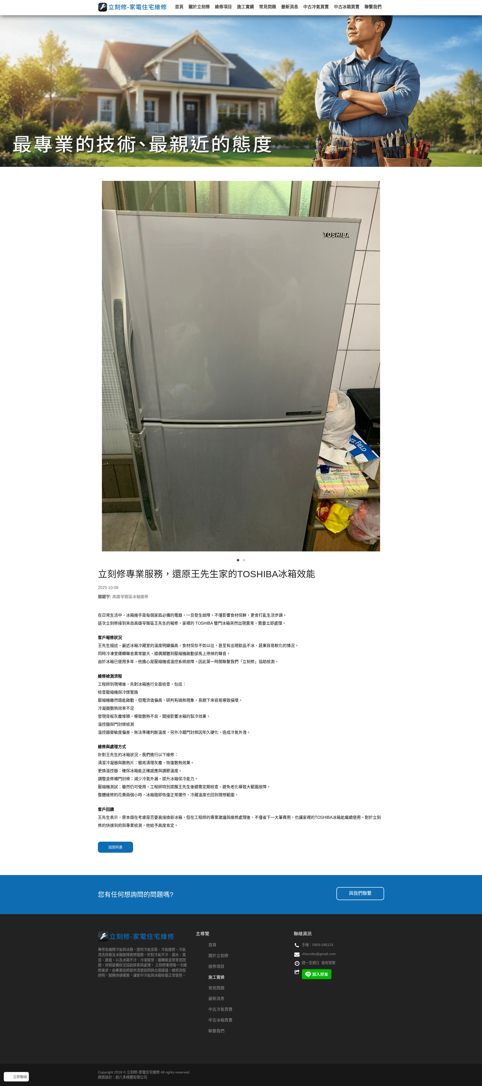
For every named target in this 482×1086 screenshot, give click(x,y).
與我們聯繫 (360, 893)
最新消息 (216, 998)
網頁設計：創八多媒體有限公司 (122, 1077)
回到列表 (115, 847)
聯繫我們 (216, 1031)
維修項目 (216, 966)
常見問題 (216, 988)
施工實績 (216, 977)
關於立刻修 (218, 956)
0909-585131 (323, 945)
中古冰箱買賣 (220, 1020)
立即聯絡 (20, 1077)
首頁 (212, 945)
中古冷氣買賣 (220, 1009)
